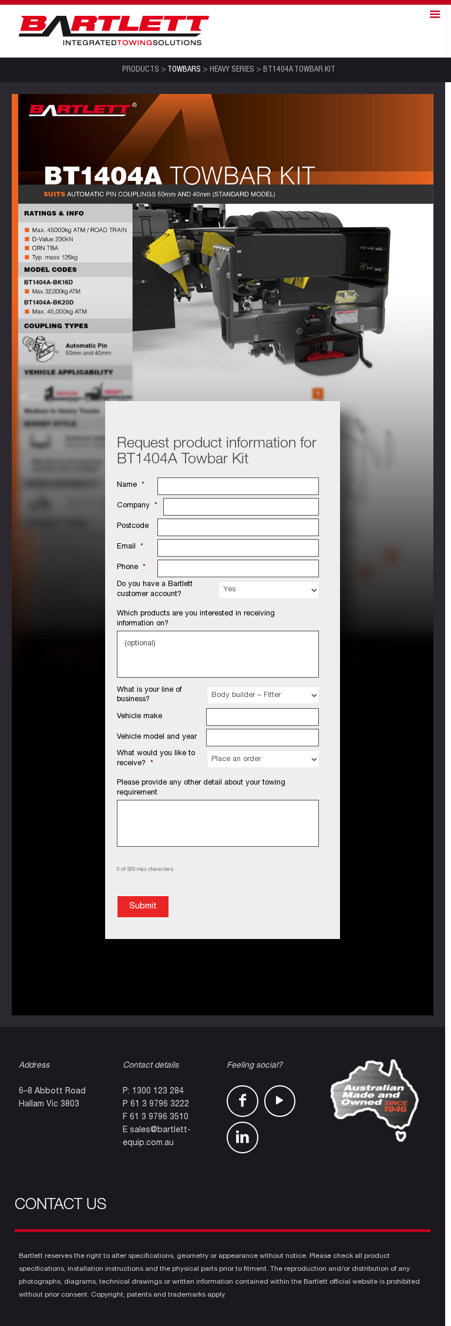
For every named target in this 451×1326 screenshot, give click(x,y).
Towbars (184, 70)
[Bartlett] (114, 31)
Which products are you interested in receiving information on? (196, 619)
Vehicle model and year (157, 737)
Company (137, 506)
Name (130, 485)
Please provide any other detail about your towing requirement (201, 788)
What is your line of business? (149, 695)
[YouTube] (280, 1101)
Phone (131, 567)
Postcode (133, 526)
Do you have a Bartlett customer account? (155, 589)
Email (130, 547)
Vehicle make (139, 717)
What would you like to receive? (156, 759)
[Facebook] (242, 1101)
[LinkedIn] (242, 1137)
